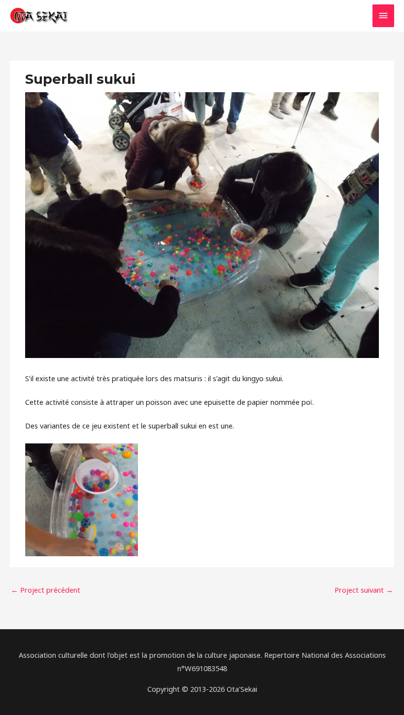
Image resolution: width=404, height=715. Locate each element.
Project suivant (364, 590)
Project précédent (45, 590)
